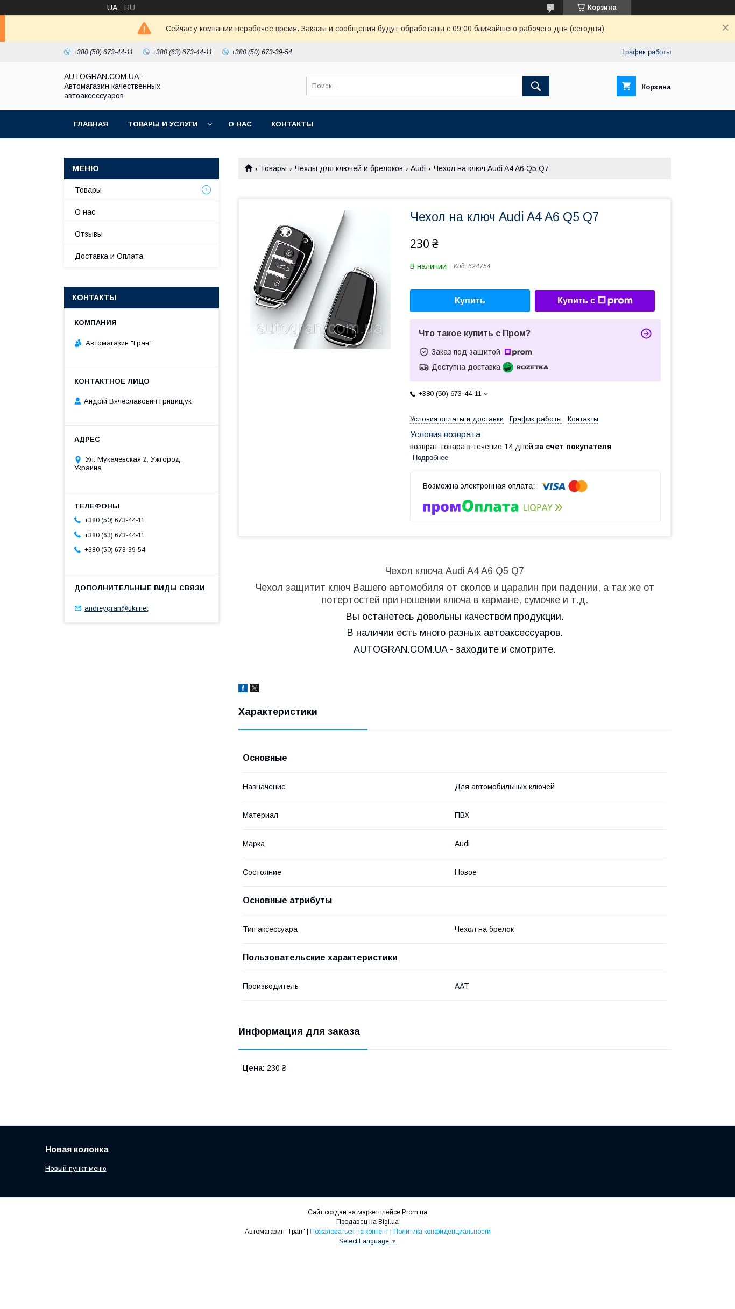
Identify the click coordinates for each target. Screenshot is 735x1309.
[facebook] (243, 689)
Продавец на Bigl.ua (367, 1222)
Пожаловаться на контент (349, 1231)
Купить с (576, 300)
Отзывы (89, 234)
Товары (273, 168)
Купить (470, 300)
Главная (91, 124)
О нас (240, 124)
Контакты (292, 124)
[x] (254, 689)
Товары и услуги (163, 124)
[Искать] (535, 86)
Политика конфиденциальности (442, 1231)
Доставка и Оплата (109, 256)
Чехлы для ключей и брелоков (349, 168)
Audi (418, 168)
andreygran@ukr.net (116, 608)
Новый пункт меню (76, 1168)
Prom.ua (414, 1212)
